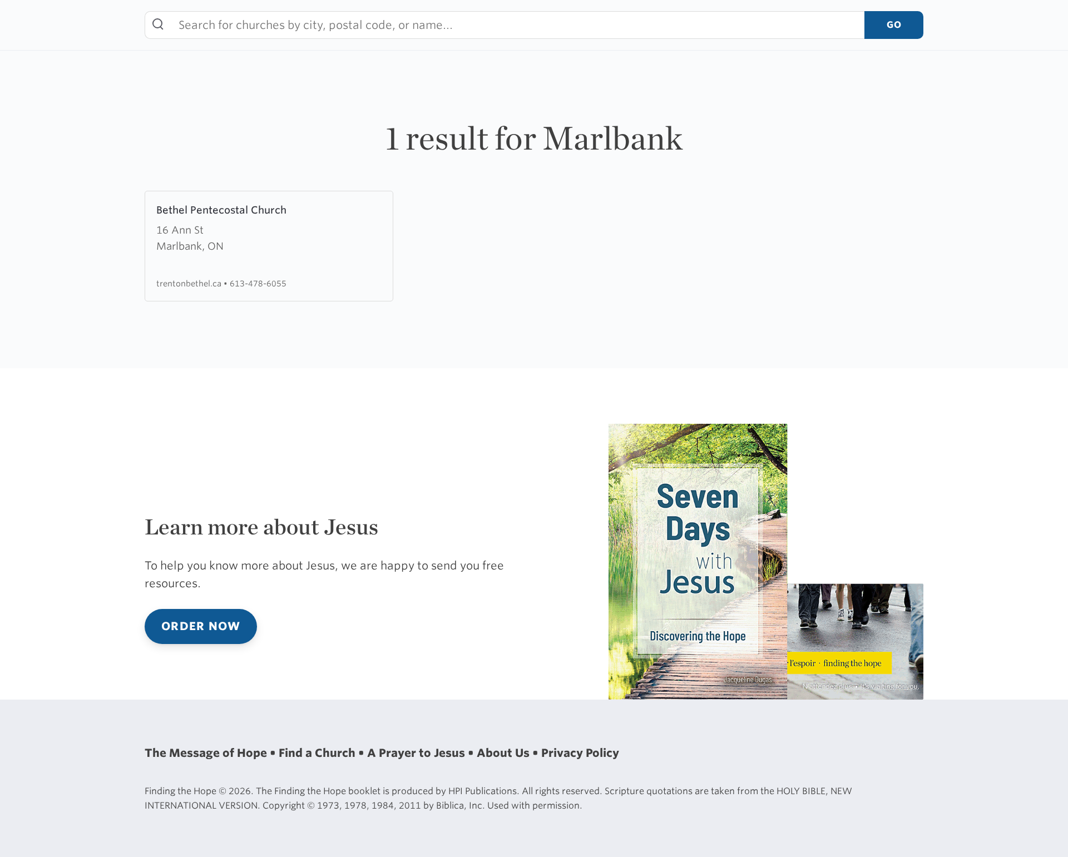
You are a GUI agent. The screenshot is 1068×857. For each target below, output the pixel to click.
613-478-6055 (258, 283)
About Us (504, 753)
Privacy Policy (580, 753)
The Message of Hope (207, 753)
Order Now (200, 626)
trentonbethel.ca (190, 283)
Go (894, 24)
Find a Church (318, 753)
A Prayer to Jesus (417, 753)
